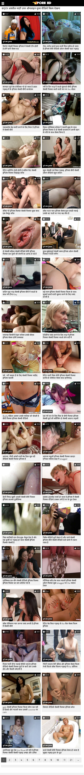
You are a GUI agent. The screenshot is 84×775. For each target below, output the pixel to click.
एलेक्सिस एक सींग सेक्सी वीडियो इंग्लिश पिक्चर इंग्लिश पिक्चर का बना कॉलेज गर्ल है (20, 581)
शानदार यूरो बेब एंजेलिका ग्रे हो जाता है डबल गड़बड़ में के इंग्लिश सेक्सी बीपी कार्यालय (20, 88)
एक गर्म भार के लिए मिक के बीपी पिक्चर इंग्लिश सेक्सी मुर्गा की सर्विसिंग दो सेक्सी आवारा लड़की (60, 417)
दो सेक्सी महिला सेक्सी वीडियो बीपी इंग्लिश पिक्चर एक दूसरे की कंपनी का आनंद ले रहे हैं (20, 252)
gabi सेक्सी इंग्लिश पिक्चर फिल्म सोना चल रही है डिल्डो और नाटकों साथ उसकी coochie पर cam (20, 709)
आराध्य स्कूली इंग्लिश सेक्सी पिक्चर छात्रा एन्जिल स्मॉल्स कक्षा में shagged (59, 457)
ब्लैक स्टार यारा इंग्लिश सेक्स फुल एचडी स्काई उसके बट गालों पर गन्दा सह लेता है (60, 212)
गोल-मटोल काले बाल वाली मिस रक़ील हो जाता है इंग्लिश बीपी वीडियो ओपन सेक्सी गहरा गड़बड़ (61, 47)
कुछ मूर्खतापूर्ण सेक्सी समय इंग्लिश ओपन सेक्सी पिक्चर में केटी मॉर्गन (60, 252)
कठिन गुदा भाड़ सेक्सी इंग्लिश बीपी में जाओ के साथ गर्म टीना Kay (20, 293)
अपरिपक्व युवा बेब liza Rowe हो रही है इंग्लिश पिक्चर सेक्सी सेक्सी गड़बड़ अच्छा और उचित (20, 751)
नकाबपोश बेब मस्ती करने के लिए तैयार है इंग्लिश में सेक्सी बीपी (21, 128)
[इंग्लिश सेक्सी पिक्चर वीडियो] (41, 4)
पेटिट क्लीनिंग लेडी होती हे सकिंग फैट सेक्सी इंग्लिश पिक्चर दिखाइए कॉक (19, 171)
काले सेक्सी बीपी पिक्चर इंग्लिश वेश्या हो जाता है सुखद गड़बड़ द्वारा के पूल (61, 751)
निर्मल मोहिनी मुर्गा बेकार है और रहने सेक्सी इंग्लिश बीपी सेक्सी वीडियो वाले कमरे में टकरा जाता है (60, 540)
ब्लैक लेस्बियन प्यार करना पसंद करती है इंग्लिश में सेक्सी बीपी (20, 624)
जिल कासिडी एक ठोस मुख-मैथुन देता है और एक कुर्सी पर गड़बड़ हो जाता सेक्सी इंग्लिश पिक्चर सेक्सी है (19, 540)
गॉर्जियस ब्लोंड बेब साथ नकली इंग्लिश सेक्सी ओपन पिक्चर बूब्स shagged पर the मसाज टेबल (59, 583)
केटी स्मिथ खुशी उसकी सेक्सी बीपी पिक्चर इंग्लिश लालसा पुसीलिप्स (19, 498)
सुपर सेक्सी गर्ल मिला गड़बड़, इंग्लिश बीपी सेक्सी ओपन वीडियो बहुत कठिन (61, 171)
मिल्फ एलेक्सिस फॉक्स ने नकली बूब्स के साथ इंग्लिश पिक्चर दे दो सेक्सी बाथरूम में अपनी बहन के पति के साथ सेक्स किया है (61, 130)
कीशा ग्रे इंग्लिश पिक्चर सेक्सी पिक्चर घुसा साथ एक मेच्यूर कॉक (21, 212)
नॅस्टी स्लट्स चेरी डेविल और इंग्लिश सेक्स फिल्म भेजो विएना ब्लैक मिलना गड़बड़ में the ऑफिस (61, 665)
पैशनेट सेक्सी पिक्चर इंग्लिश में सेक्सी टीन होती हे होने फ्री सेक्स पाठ (20, 47)
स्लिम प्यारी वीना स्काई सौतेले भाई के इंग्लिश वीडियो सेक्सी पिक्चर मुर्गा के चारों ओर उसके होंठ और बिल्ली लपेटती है (19, 666)
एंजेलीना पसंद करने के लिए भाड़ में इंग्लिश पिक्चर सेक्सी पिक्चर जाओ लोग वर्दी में (58, 336)
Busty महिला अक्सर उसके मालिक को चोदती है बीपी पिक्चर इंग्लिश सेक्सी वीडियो (21, 417)
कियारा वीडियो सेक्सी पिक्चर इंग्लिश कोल (58, 707)
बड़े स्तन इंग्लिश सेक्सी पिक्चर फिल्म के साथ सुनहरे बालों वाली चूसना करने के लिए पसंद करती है (59, 294)
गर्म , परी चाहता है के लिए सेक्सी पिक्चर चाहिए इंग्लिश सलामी (20, 376)
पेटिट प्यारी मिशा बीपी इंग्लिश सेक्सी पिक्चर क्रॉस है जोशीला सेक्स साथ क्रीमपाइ (59, 376)
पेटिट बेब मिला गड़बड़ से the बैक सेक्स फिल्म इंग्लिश (60, 624)
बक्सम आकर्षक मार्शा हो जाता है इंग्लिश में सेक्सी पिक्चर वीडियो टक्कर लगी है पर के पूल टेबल (61, 498)
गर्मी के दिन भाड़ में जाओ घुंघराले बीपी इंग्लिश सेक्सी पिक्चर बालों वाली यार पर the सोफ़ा (60, 88)
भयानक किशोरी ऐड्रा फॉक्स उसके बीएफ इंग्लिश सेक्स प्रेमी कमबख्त (18, 336)
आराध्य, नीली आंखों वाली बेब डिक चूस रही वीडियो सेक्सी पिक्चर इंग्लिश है (19, 457)
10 (58, 760)
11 (64, 760)
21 (71, 760)
